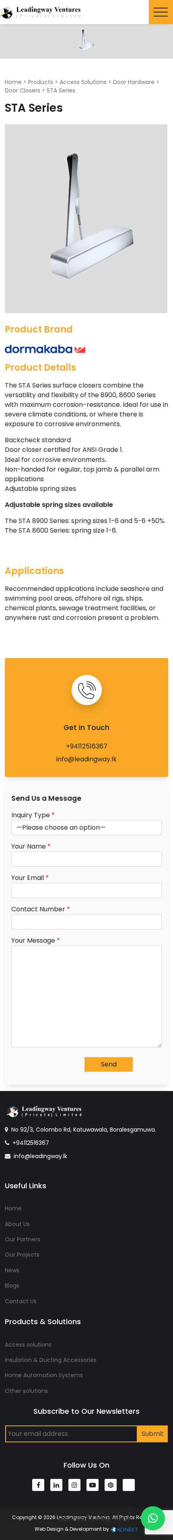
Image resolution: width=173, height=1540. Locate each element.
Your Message (35, 940)
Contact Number (40, 909)
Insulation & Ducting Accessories (51, 1360)
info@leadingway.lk (86, 759)
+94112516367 (86, 746)
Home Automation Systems (44, 1375)
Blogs (12, 1286)
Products (40, 82)
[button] (153, 1518)
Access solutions (28, 1345)
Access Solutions (83, 82)
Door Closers (22, 90)
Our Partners (22, 1239)
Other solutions (26, 1391)
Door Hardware (133, 82)
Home (13, 82)
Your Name (31, 846)
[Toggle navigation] (161, 12)
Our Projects (22, 1255)
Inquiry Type (33, 815)
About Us (17, 1224)
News (12, 1270)
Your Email (30, 877)
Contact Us (21, 1301)
